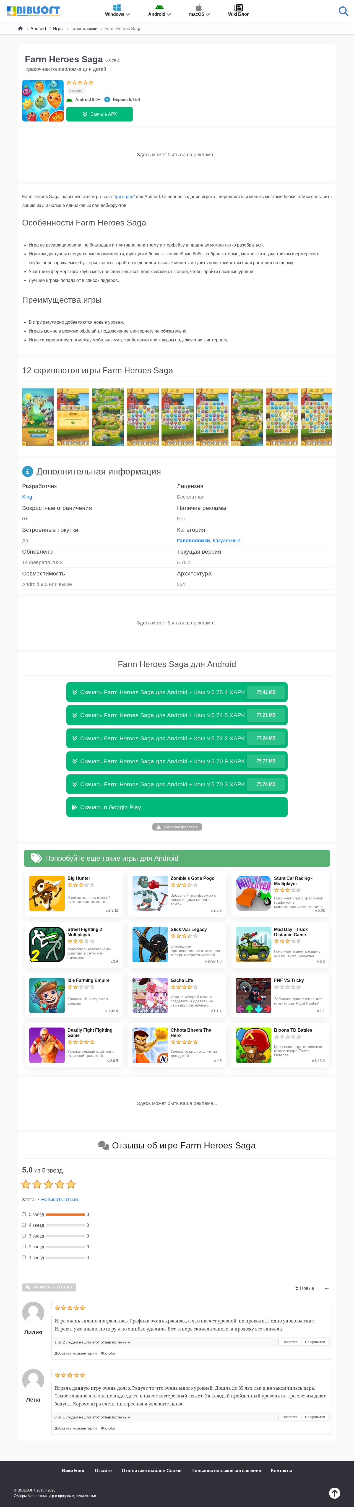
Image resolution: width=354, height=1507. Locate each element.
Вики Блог (73, 1470)
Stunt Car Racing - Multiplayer (293, 881)
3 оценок (75, 90)
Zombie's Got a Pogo (193, 878)
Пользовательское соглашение (226, 1470)
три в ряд (123, 196)
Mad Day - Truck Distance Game (291, 932)
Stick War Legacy (189, 929)
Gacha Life (182, 980)
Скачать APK (103, 114)
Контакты (281, 1470)
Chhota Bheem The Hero (191, 1033)
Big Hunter (78, 878)
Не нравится (315, 1342)
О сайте (103, 1470)
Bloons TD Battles (293, 1030)
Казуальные (226, 540)
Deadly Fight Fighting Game (90, 1033)
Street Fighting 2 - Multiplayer (86, 932)
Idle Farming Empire (88, 980)
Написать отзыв (59, 1199)
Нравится (290, 1342)
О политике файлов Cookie (151, 1470)
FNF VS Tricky (289, 980)
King (27, 497)
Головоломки (193, 540)
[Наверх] (334, 1497)
